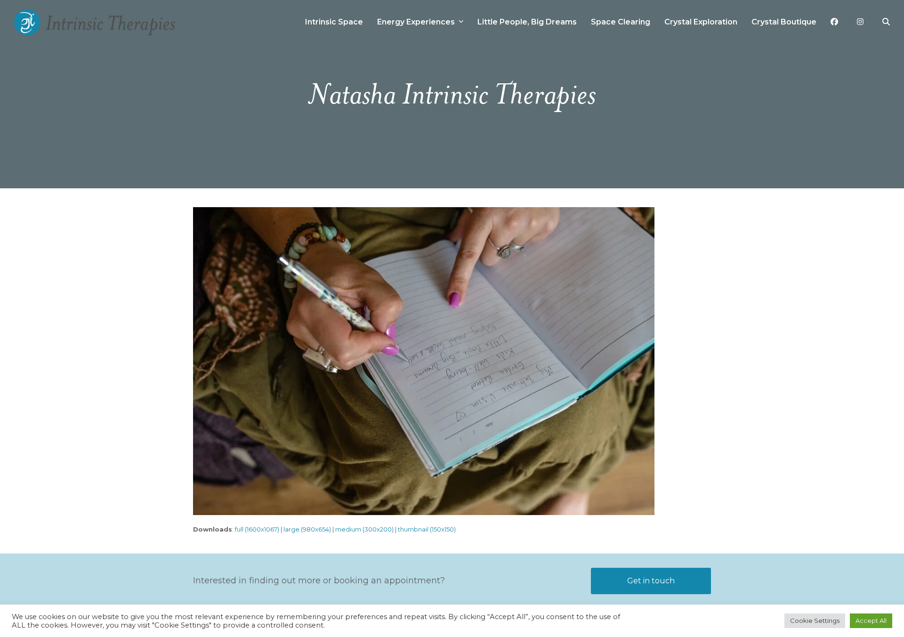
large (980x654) (307, 529)
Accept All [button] (871, 620)
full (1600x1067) (257, 529)
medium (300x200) (364, 529)
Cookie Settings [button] (814, 620)
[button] (886, 22)
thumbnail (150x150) (427, 529)
